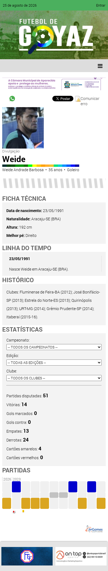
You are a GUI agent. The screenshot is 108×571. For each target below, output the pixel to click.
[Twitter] (32, 51)
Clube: (11, 371)
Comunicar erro (90, 99)
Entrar (100, 5)
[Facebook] (21, 51)
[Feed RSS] (63, 51)
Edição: (12, 355)
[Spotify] (53, 51)
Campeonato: (18, 340)
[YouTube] (42, 51)
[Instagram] (74, 51)
